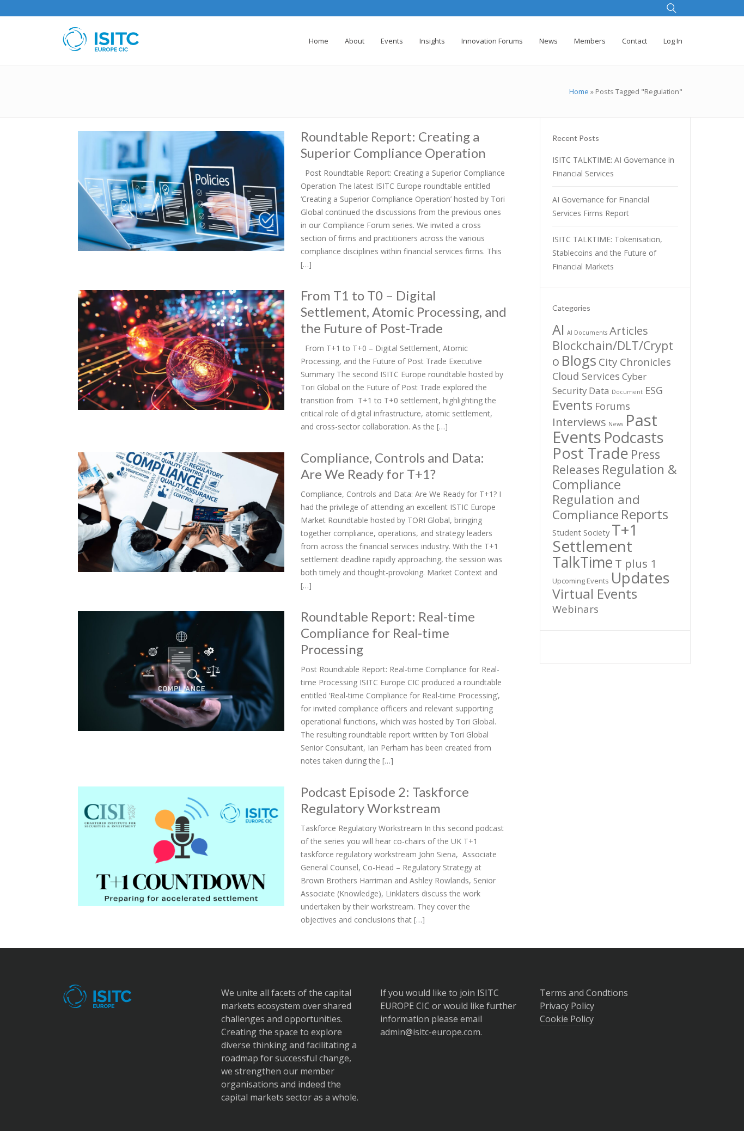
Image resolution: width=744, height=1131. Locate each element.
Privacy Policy (567, 1006)
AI (558, 329)
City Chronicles (635, 361)
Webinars (575, 609)
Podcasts (633, 437)
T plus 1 (636, 563)
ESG (654, 390)
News (615, 424)
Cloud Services (586, 376)
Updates (640, 578)
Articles (628, 330)
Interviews (579, 421)
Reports (644, 514)
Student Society (580, 532)
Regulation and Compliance (596, 507)
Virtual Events (594, 594)
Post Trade (590, 453)
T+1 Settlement (595, 537)
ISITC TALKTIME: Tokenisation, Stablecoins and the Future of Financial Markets (607, 253)
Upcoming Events (580, 581)
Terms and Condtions (584, 993)
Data (599, 390)
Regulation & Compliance (614, 476)
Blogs (579, 360)
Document (627, 392)
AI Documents (587, 332)
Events (572, 405)
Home (579, 91)
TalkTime (582, 562)
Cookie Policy (567, 1019)
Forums (612, 406)
